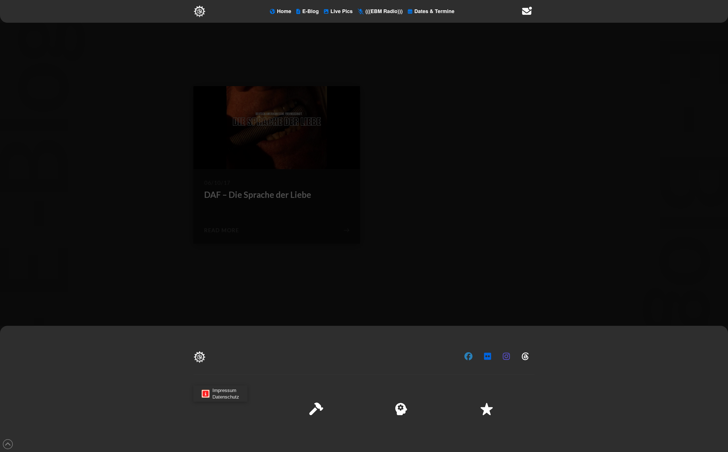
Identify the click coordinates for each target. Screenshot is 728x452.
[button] (716, 390)
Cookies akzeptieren (612, 429)
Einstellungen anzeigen (694, 429)
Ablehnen (652, 429)
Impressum (677, 443)
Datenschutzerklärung (644, 443)
